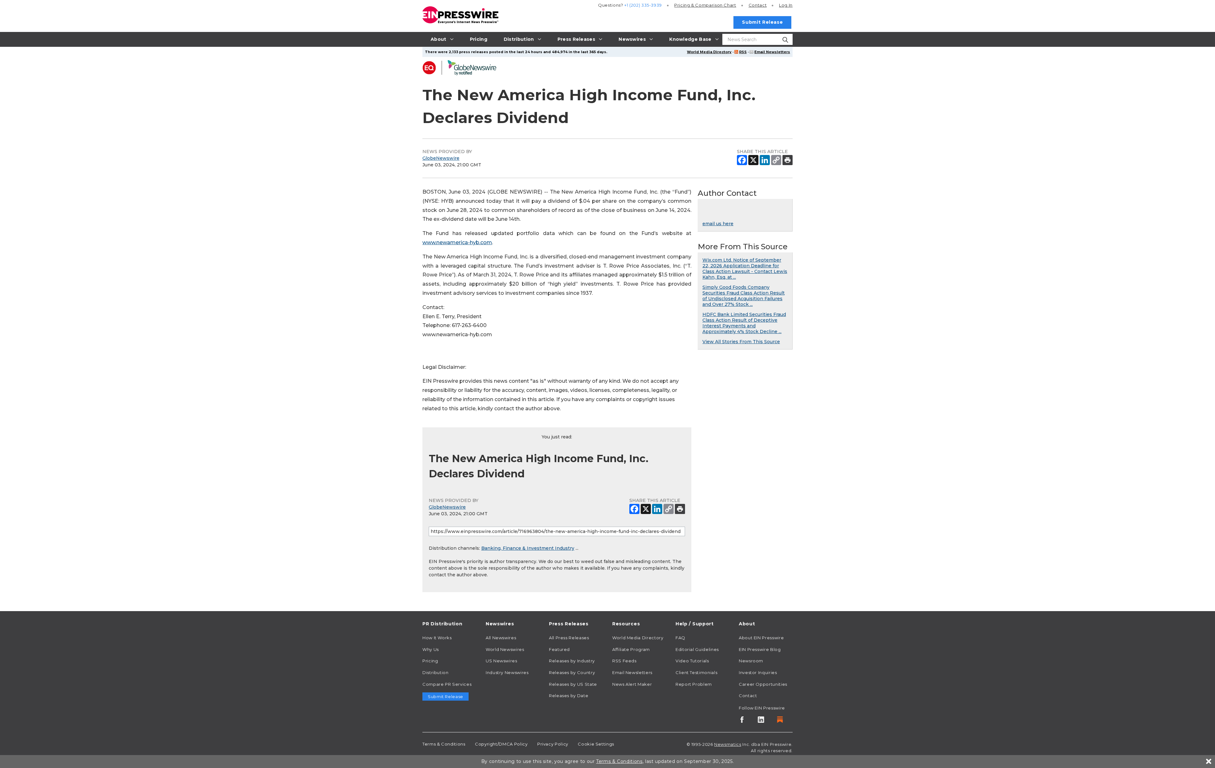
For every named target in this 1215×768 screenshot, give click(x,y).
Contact (758, 5)
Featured (559, 649)
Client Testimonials (696, 672)
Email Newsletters (772, 52)
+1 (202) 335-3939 (643, 5)
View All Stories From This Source (741, 341)
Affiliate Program (631, 649)
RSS (743, 52)
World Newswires (505, 649)
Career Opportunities (763, 684)
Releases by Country (572, 672)
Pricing (705, 5)
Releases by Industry (572, 660)
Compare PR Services (446, 684)
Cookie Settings (596, 743)
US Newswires (501, 660)
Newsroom (751, 660)
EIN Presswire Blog (760, 649)
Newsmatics (727, 744)
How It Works (437, 637)
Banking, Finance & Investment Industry (527, 548)
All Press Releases (569, 637)
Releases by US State (573, 684)
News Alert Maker (632, 684)
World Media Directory (709, 52)
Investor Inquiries (758, 672)
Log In (786, 5)
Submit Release (762, 22)
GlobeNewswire (440, 158)
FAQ (680, 637)
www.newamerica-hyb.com (457, 242)
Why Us (430, 649)
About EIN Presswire (761, 637)
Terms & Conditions (443, 743)
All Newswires (501, 637)
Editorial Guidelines (697, 649)
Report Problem (694, 684)
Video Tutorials (692, 660)
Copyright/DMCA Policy (501, 743)
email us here (717, 223)
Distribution (435, 672)
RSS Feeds (624, 660)
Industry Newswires (507, 672)
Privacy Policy (552, 743)
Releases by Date (568, 695)
